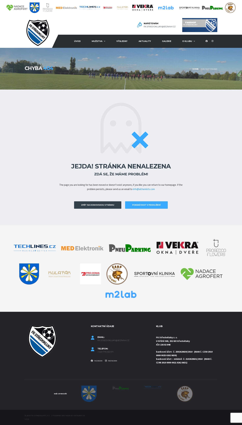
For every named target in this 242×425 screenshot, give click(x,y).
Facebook (98, 361)
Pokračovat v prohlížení (146, 205)
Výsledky (121, 41)
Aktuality (145, 41)
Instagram (112, 361)
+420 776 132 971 (105, 352)
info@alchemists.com (144, 189)
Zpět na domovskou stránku (97, 205)
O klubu (187, 41)
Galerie (166, 41)
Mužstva (97, 41)
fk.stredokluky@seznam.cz (159, 26)
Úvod (77, 41)
